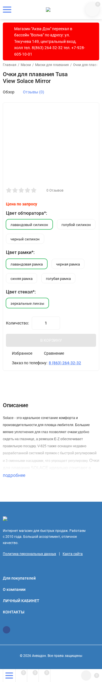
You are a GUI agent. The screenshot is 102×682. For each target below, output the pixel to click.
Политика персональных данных (29, 554)
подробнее (14, 475)
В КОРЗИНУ (51, 340)
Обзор (8, 92)
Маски (26, 65)
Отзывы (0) (33, 92)
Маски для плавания (52, 65)
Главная (9, 65)
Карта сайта (73, 554)
